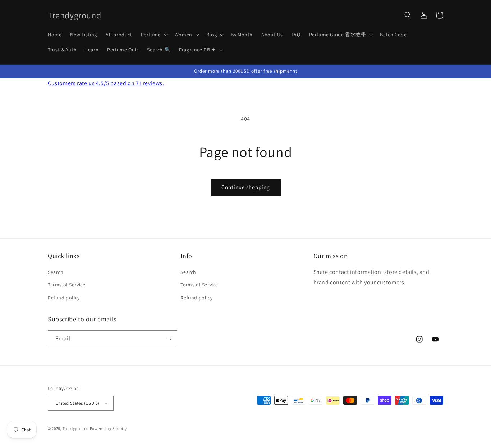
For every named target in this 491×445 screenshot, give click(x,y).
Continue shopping (245, 187)
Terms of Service (67, 284)
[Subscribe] (169, 338)
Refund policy (64, 297)
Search (56, 272)
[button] (153, 34)
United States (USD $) (77, 403)
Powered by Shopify (108, 428)
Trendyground (76, 428)
